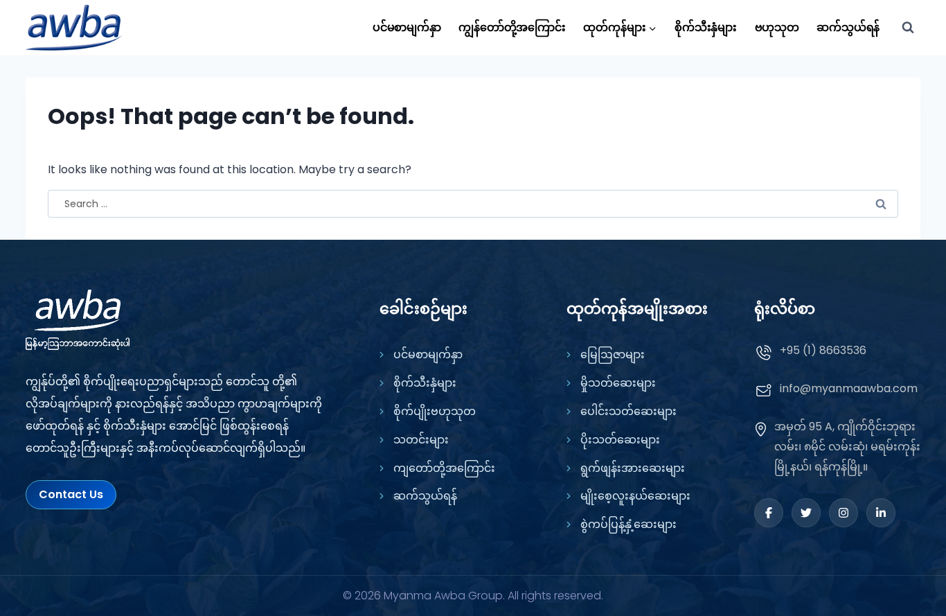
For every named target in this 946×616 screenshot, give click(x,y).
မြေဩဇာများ (612, 354)
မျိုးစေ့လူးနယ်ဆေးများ (635, 496)
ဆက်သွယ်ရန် (848, 27)
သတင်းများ (421, 440)
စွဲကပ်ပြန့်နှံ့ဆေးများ (628, 524)
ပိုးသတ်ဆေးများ (620, 440)
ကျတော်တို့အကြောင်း (444, 468)
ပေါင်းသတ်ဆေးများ (628, 411)
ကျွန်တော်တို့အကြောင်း (512, 27)
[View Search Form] (907, 27)
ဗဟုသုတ (777, 27)
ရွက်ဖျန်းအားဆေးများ (632, 468)
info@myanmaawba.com (849, 388)
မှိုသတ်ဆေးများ (618, 383)
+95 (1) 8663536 (823, 350)
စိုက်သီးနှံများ (706, 27)
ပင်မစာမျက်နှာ (407, 27)
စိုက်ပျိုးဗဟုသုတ (434, 411)
